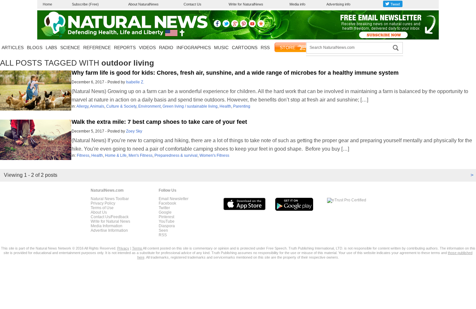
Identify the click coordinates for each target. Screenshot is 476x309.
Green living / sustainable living (190, 106)
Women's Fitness (214, 155)
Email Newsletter (173, 199)
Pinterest (166, 217)
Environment (149, 106)
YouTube (167, 221)
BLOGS (34, 47)
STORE (287, 47)
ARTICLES (13, 47)
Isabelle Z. (135, 82)
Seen (163, 230)
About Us (99, 212)
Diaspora (167, 226)
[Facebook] (217, 26)
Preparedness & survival (176, 155)
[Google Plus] (234, 26)
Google (165, 212)
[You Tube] (252, 26)
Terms (137, 248)
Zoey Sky (134, 131)
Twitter (164, 208)
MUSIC (221, 47)
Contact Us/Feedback (110, 217)
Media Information (106, 226)
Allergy (82, 106)
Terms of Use (102, 208)
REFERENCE (97, 47)
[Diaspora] (261, 26)
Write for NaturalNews (246, 4)
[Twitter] (226, 26)
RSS (265, 47)
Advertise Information (109, 230)
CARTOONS (244, 47)
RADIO (166, 47)
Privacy (123, 248)
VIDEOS (147, 47)
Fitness (83, 155)
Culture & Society (121, 106)
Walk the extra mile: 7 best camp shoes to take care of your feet (159, 122)
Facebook (167, 203)
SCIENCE (70, 47)
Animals (97, 106)
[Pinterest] (243, 26)
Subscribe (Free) (85, 4)
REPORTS (125, 47)
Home (47, 4)
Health (225, 106)
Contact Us (192, 4)
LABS (51, 47)
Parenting (241, 106)
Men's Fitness (141, 155)
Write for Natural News (110, 221)
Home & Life (116, 155)
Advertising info (338, 4)
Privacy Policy (103, 203)
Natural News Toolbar (110, 199)
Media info (297, 4)
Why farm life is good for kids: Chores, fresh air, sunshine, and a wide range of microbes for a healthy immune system (235, 72)
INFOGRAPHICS (193, 47)
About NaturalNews (143, 4)
